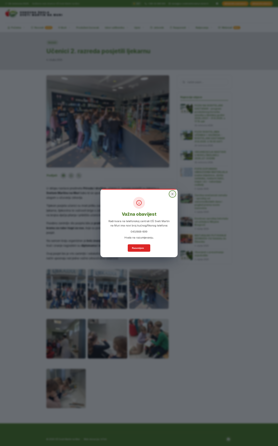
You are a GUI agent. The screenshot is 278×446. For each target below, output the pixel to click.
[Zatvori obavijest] (172, 194)
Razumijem (138, 248)
